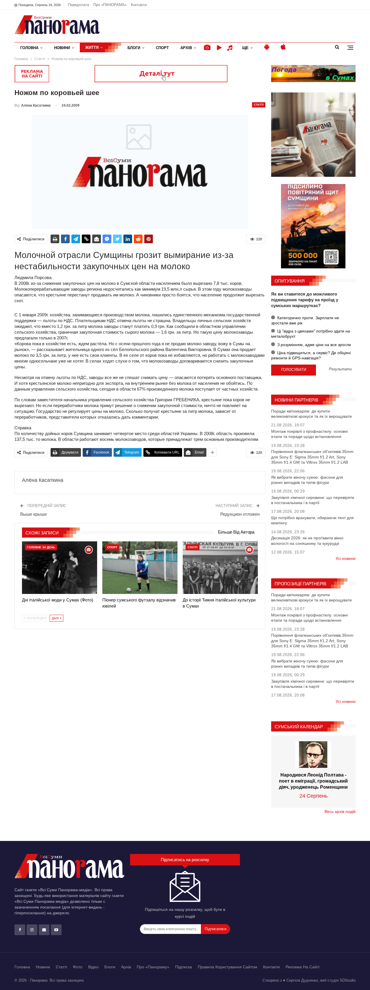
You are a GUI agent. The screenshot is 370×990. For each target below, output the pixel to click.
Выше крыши (33, 514)
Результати (340, 369)
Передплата (78, 5)
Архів (186, 48)
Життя (92, 47)
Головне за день (41, 547)
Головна (29, 48)
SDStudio (348, 980)
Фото (77, 967)
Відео (93, 967)
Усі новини (346, 558)
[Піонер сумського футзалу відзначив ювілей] (139, 567)
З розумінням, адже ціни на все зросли (313, 344)
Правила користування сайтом (227, 967)
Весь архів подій (340, 811)
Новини (62, 48)
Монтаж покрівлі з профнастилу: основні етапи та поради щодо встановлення (309, 434)
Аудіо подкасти (230, 48)
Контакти (139, 5)
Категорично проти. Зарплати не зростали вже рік (305, 320)
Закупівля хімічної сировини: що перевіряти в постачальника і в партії (312, 500)
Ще (245, 48)
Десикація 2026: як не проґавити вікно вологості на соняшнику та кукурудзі (307, 540)
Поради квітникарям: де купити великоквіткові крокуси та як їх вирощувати (311, 414)
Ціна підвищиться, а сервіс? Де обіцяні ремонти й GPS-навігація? (311, 355)
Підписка (183, 967)
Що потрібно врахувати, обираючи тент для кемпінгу (312, 520)
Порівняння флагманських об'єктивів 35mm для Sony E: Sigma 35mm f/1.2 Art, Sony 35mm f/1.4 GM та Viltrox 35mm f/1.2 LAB (312, 456)
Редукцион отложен (240, 514)
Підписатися (215, 929)
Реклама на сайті (302, 967)
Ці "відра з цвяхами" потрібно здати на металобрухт (310, 334)
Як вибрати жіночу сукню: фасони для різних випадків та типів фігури (307, 480)
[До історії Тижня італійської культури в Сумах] (220, 567)
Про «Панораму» (153, 967)
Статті (259, 104)
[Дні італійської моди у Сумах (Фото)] (59, 567)
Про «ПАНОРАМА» (110, 5)
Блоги (133, 48)
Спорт (162, 48)
